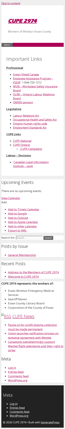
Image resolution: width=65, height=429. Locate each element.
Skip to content (10, 3)
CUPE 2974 (22, 21)
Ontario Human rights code (30, 123)
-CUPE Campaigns (31, 149)
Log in (12, 368)
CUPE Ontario (21, 145)
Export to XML (17, 230)
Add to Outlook (18, 218)
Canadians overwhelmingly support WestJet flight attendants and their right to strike (35, 346)
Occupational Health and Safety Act (35, 119)
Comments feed (18, 376)
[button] (4, 202)
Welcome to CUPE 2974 (23, 276)
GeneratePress (50, 422)
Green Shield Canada (26, 74)
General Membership (22, 255)
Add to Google (17, 213)
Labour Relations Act (26, 115)
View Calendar (10, 198)
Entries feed (16, 372)
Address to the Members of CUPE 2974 (33, 272)
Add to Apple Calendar (23, 222)
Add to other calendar (22, 226)
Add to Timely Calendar (23, 209)
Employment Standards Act (29, 127)
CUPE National (22, 141)
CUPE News (23, 316)
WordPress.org (18, 380)
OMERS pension (23, 102)
